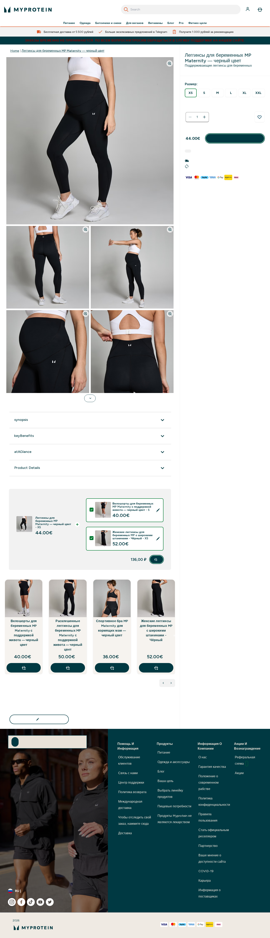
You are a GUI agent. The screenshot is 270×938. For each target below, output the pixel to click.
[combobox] (181, 9)
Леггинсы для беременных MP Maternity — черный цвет (63, 50)
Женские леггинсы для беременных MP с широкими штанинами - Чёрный (156, 630)
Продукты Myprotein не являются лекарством (175, 819)
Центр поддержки (131, 782)
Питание (69, 23)
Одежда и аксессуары (174, 762)
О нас (202, 757)
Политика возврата (132, 792)
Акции (239, 773)
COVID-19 (205, 871)
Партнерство (208, 845)
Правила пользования (207, 817)
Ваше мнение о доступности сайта (212, 858)
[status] (197, 117)
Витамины (155, 23)
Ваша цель (165, 781)
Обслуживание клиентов (129, 760)
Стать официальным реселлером (213, 833)
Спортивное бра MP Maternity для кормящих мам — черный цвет (112, 628)
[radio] (191, 93)
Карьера (204, 880)
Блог (170, 23)
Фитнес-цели (197, 23)
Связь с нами (128, 773)
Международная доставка (130, 805)
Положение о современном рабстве (208, 783)
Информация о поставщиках (209, 893)
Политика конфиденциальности (214, 801)
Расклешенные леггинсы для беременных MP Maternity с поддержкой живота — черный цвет (67, 635)
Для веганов (134, 23)
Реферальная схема (245, 760)
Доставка (125, 833)
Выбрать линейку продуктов (170, 793)
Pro (181, 23)
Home (14, 50)
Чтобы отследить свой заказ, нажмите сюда (134, 820)
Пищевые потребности (174, 806)
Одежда (85, 23)
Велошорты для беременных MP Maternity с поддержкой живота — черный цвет (23, 632)
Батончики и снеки (108, 23)
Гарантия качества (212, 766)
